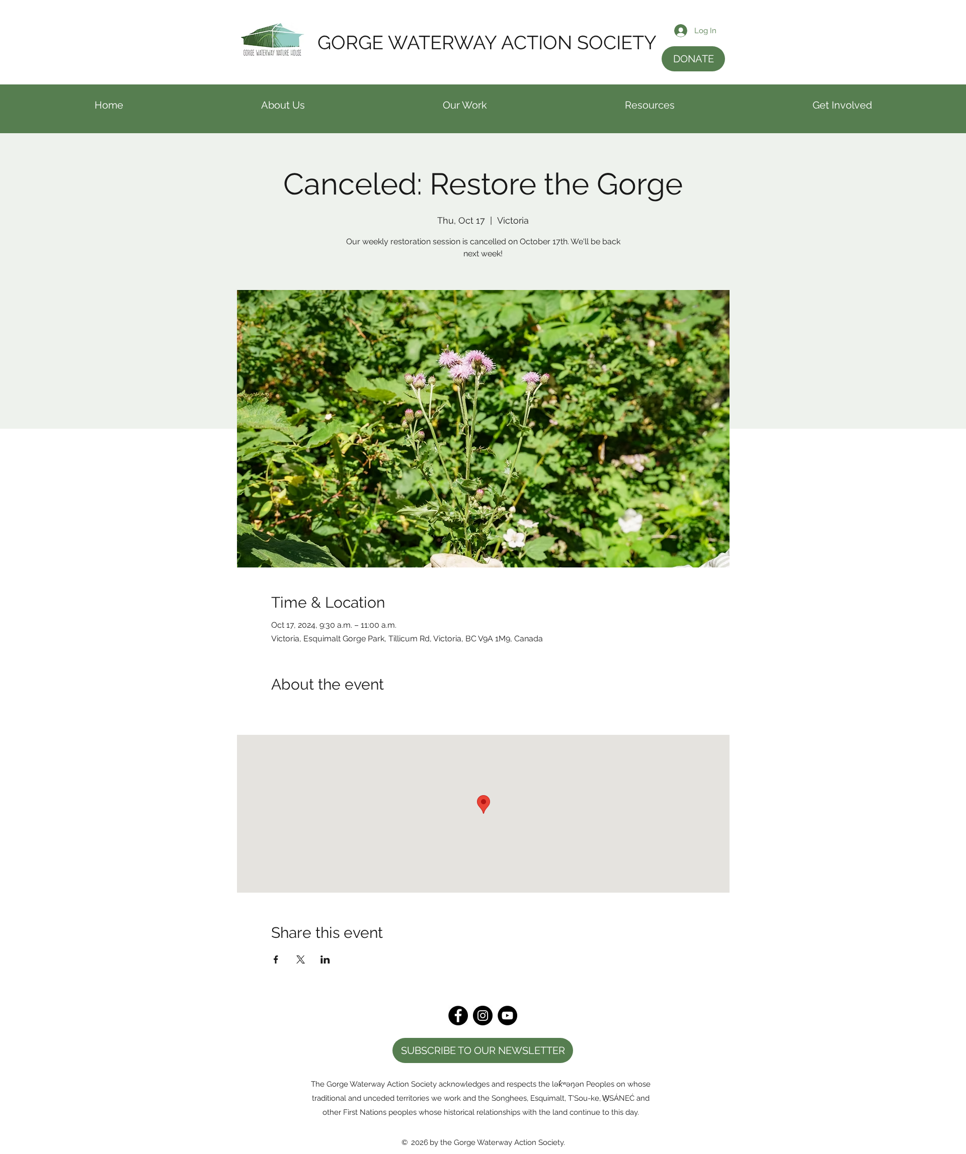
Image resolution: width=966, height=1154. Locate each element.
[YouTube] (507, 1015)
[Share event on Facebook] (276, 959)
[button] (283, 108)
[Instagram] (483, 1015)
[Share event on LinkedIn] (325, 959)
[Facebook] (458, 1015)
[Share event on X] (300, 959)
